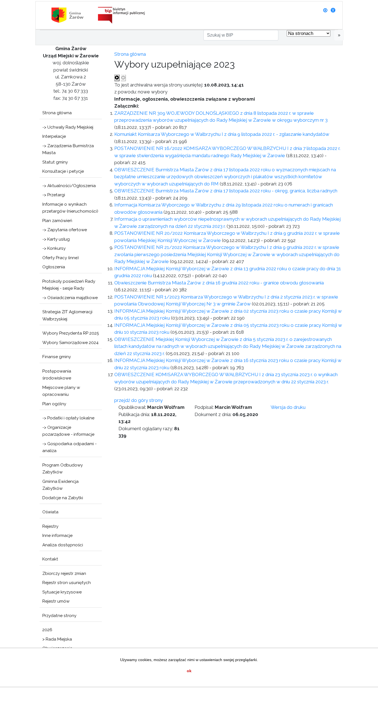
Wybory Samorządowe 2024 (70, 342)
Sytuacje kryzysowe (62, 592)
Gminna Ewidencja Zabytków (60, 485)
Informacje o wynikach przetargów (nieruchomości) (70, 208)
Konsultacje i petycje (63, 171)
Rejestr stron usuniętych (66, 582)
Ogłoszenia (53, 266)
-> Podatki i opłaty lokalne (68, 417)
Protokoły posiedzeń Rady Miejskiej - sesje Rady (68, 285)
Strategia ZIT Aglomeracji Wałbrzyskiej (67, 315)
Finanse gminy (56, 356)
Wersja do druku (288, 407)
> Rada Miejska (57, 639)
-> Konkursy (54, 248)
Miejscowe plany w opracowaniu (61, 391)
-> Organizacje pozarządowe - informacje (68, 431)
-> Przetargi (53, 194)
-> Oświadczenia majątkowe (70, 297)
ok (189, 671)
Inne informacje (57, 535)
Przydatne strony (59, 615)
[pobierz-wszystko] (325, 10)
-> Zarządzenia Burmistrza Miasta (68, 149)
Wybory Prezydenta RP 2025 (70, 333)
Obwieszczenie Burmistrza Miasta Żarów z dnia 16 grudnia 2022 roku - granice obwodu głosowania (219, 283)
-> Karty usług (56, 239)
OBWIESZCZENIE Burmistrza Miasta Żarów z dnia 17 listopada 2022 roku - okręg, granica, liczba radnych (225, 190)
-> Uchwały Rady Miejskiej (67, 127)
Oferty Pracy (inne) (60, 257)
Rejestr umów (55, 601)
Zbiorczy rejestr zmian (64, 573)
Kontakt (50, 559)
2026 (47, 629)
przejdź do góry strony (138, 400)
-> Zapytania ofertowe (64, 229)
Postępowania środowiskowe (56, 375)
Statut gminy (55, 162)
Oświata (50, 511)
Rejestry (50, 526)
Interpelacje (54, 136)
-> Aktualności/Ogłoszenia (69, 185)
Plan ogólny (54, 403)
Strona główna (57, 112)
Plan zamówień (57, 220)
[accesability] (333, 10)
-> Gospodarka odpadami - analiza (69, 447)
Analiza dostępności (62, 544)
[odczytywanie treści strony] (117, 78)
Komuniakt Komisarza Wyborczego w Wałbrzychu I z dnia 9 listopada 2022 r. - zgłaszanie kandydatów (221, 134)
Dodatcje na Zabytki (62, 497)
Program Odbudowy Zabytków (62, 469)
